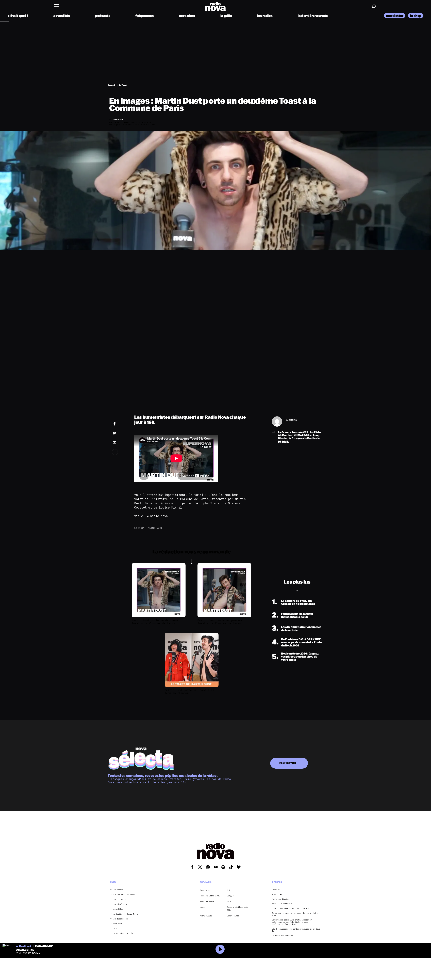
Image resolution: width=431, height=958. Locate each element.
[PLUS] (119, 452)
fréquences (144, 15)
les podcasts (119, 899)
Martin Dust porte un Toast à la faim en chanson (189, 691)
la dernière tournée (313, 15)
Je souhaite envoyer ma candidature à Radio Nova (295, 914)
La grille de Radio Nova (125, 914)
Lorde (203, 907)
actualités (61, 15)
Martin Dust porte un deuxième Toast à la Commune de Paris (155, 622)
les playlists (119, 904)
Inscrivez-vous (287, 762)
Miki (229, 890)
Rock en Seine (207, 901)
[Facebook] (119, 424)
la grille (226, 15)
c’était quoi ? (18, 15)
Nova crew (277, 894)
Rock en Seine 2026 (210, 896)
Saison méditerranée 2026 (237, 908)
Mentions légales (280, 899)
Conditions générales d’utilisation (290, 908)
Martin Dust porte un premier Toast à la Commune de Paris (219, 622)
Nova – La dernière (282, 904)
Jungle (230, 896)
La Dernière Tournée (282, 936)
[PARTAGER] (119, 433)
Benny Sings (233, 915)
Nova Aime (205, 890)
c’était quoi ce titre (124, 894)
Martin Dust (155, 527)
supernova (291, 419)
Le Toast (139, 527)
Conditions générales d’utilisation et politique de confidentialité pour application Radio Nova (292, 922)
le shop (415, 15)
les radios (264, 15)
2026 (229, 901)
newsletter (394, 15)
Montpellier (206, 915)
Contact (276, 890)
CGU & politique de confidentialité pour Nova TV (296, 930)
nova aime (187, 15)
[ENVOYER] (119, 442)
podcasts (102, 15)
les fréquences (120, 919)
